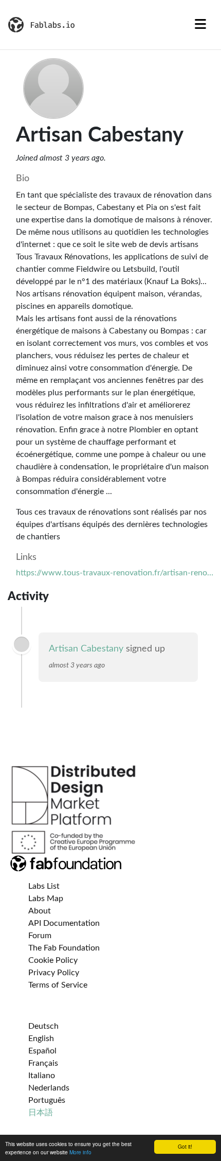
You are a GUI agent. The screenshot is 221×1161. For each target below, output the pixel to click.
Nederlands (48, 1088)
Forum (39, 935)
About (39, 911)
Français (43, 1063)
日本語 (40, 1113)
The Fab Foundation (64, 948)
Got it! (185, 1146)
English (41, 1038)
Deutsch (43, 1026)
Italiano (41, 1075)
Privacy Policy (53, 973)
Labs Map (45, 898)
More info (80, 1152)
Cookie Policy (53, 960)
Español (42, 1051)
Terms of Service (57, 985)
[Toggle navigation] (200, 24)
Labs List (44, 886)
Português (46, 1100)
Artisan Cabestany (86, 649)
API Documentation (64, 923)
